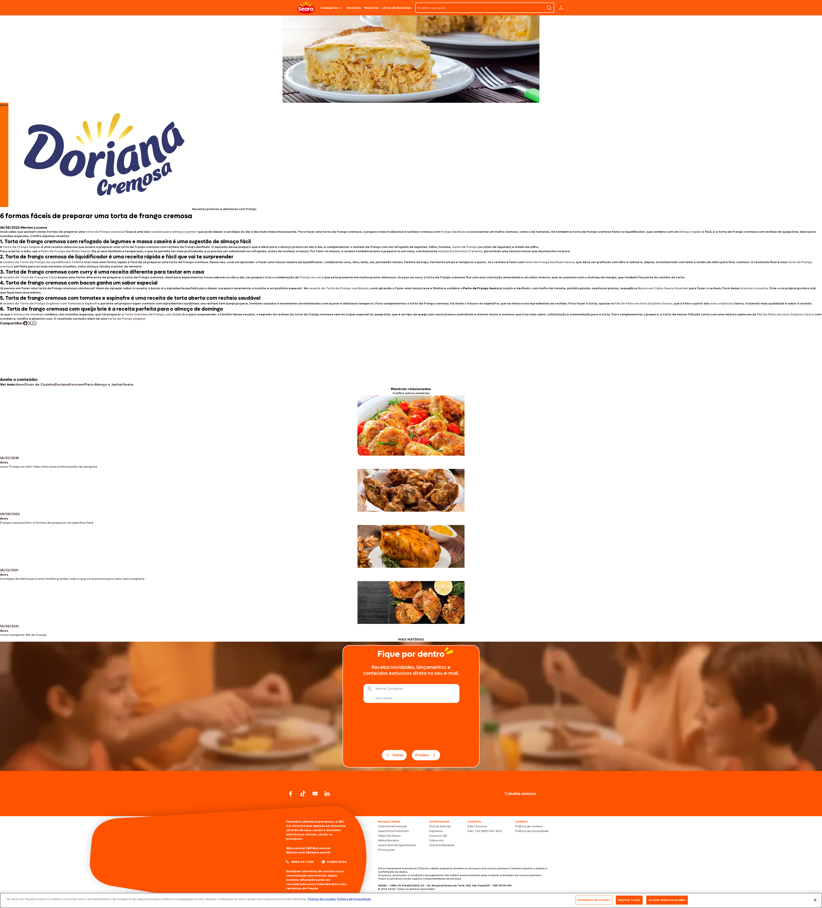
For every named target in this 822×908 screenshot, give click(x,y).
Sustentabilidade (441, 845)
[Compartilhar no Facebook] (25, 323)
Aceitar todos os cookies (667, 900)
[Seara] (306, 8)
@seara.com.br (319, 852)
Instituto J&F (438, 836)
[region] (411, 900)
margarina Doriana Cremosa (460, 251)
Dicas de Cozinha (39, 384)
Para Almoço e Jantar (104, 384)
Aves (20, 384)
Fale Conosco (477, 826)
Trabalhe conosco (520, 793)
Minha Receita (388, 840)
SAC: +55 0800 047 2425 (485, 831)
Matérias (371, 8)
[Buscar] (549, 7)
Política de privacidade (532, 831)
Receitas (354, 8)
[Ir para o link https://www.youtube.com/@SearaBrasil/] (315, 793)
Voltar (397, 755)
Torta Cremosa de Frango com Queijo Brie (156, 314)
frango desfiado (453, 232)
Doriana (62, 384)
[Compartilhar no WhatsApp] (34, 323)
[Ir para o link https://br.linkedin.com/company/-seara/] (327, 793)
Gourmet (77, 384)
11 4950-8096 (337, 862)
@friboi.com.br (319, 848)
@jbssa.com (295, 852)
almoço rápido (690, 232)
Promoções (386, 850)
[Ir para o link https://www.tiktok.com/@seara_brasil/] (302, 793)
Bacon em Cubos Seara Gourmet (663, 288)
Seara (128, 384)
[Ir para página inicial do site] (411, 808)
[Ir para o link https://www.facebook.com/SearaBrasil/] (290, 793)
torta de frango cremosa (105, 232)
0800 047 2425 (302, 862)
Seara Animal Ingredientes (397, 845)
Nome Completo (389, 688)
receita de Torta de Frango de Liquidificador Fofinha (43, 262)
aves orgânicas (721, 303)
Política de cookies (528, 826)
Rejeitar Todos (629, 900)
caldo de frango (464, 247)
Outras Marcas (440, 826)
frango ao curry (311, 277)
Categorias (329, 8)
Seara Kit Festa (389, 836)
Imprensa (436, 831)
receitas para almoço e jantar (173, 232)
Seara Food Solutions (393, 831)
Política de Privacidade (354, 899)
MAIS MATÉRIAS (411, 639)
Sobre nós (436, 840)
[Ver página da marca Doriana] (104, 155)
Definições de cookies (594, 900)
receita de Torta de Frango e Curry (30, 277)
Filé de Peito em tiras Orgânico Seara (643, 303)
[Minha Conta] (561, 8)
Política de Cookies (322, 899)
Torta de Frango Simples (21, 247)
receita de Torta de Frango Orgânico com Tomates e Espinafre (51, 303)
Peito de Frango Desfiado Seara (65, 251)
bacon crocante (755, 288)
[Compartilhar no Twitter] (30, 323)
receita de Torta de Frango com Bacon (338, 288)
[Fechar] (815, 900)
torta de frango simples (126, 319)
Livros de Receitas (396, 8)
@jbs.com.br (295, 848)
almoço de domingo (28, 314)
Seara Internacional (392, 826)
